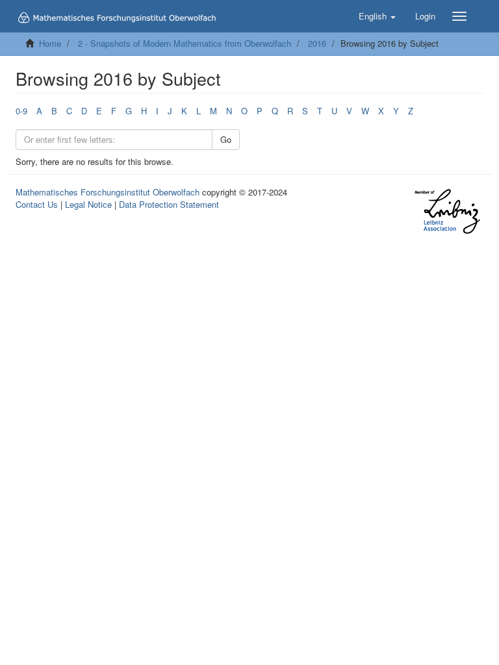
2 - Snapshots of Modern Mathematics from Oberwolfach (184, 43)
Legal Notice (88, 204)
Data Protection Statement (169, 204)
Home (50, 43)
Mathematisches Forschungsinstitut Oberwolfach (107, 192)
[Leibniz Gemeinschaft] (446, 211)
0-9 (21, 111)
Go (225, 139)
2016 (317, 43)
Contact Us (37, 204)
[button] (377, 16)
